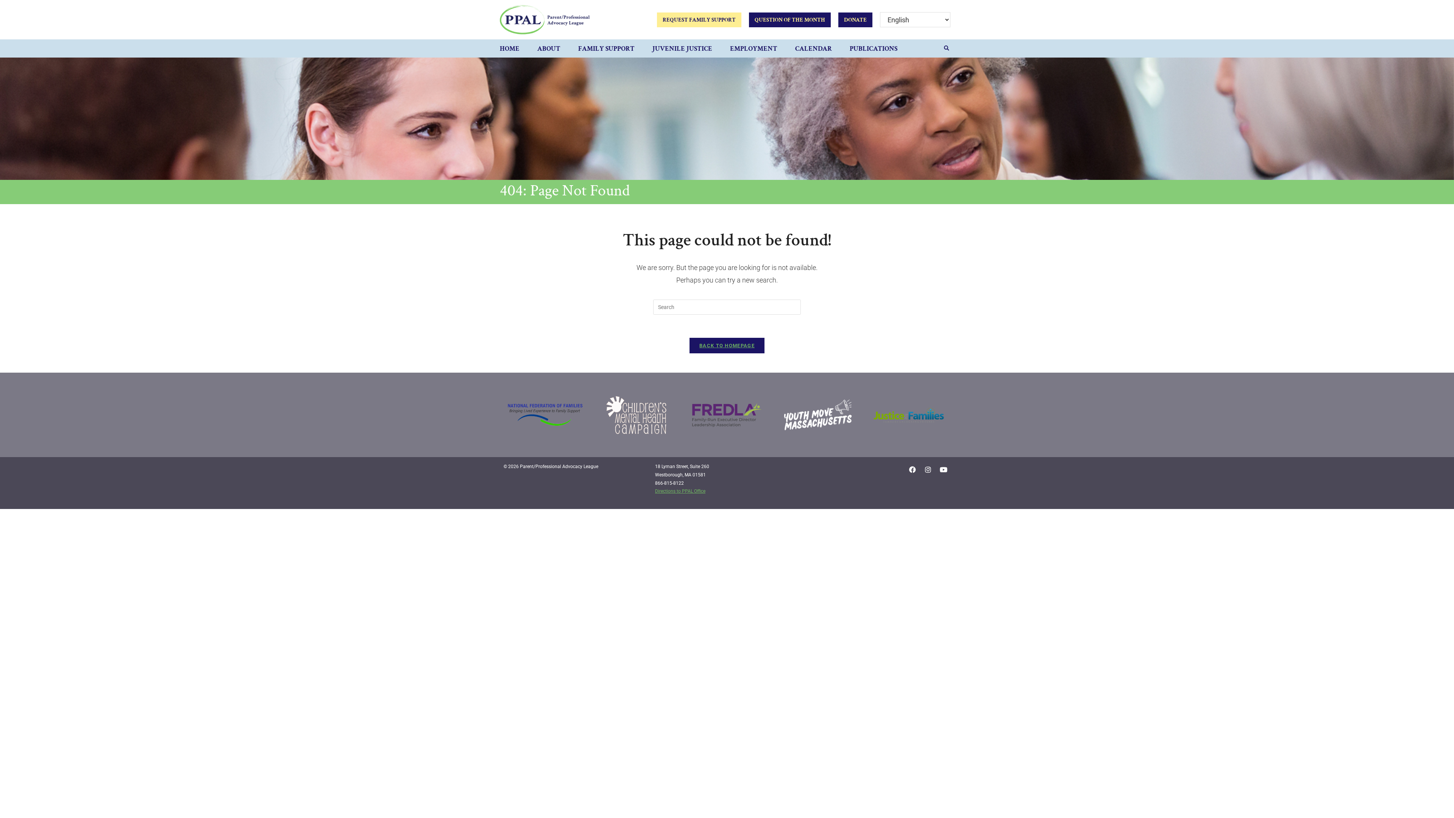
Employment (753, 48)
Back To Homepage (727, 345)
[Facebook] (912, 469)
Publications (873, 48)
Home (510, 48)
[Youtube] (943, 469)
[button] (946, 48)
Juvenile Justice (682, 48)
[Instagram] (928, 469)
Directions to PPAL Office (680, 491)
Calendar (813, 48)
